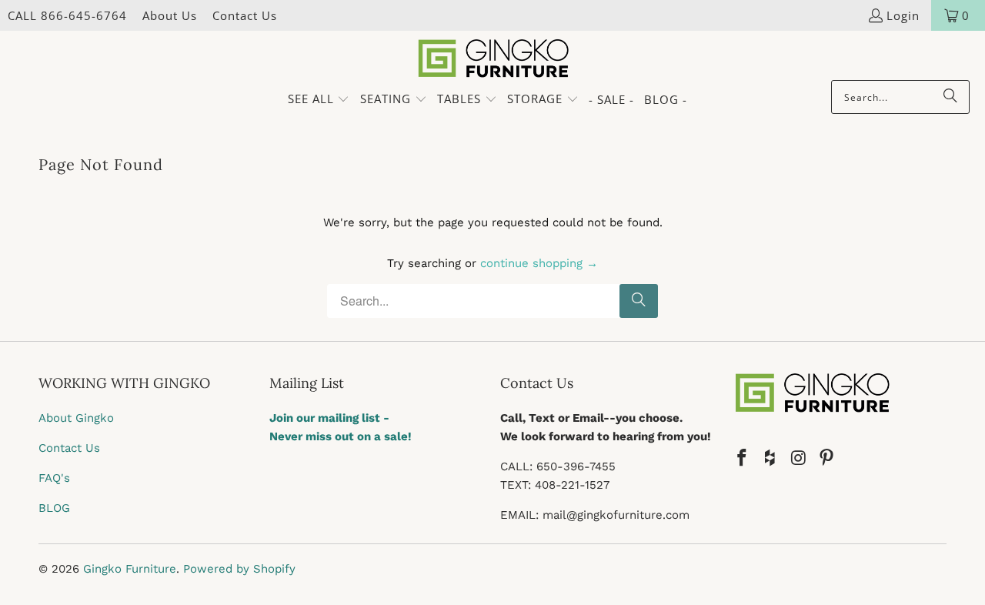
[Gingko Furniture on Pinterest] (827, 459)
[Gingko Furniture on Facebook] (742, 459)
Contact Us (244, 15)
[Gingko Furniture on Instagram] (798, 459)
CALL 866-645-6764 (67, 15)
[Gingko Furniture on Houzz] (771, 459)
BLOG (54, 508)
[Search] (950, 97)
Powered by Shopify (239, 569)
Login (903, 15)
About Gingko (76, 418)
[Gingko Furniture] (493, 59)
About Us (169, 15)
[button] (319, 99)
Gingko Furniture (129, 569)
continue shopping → (539, 263)
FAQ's (54, 478)
